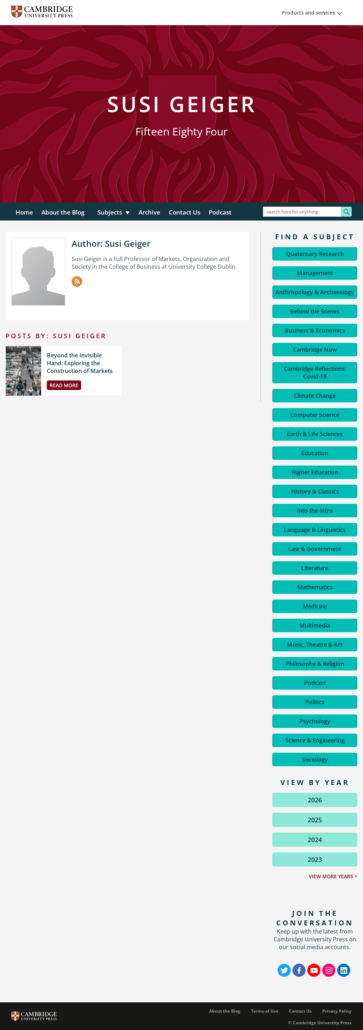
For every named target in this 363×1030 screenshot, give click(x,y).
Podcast (220, 212)
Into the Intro (315, 510)
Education (314, 453)
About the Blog (62, 212)
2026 (315, 800)
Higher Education (315, 472)
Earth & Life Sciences (315, 434)
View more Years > (333, 876)
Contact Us (184, 212)
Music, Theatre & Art (314, 644)
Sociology (315, 759)
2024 (315, 839)
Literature (314, 568)
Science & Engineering (315, 740)
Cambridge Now (315, 349)
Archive (149, 212)
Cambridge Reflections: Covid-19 (315, 372)
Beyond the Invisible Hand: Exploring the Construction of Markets (80, 363)
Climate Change (315, 396)
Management (315, 273)
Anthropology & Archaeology (314, 292)
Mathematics (315, 587)
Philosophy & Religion (315, 664)
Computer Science (314, 415)
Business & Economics (315, 330)
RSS (77, 281)
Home (24, 212)
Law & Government (315, 549)
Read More (64, 385)
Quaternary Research (315, 254)
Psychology (315, 721)
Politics (314, 702)
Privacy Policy (337, 1011)
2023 (315, 859)
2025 (315, 819)
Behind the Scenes (315, 311)
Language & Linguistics (315, 530)
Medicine (315, 606)
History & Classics (315, 491)
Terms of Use (264, 1011)
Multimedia (315, 625)
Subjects (109, 212)
